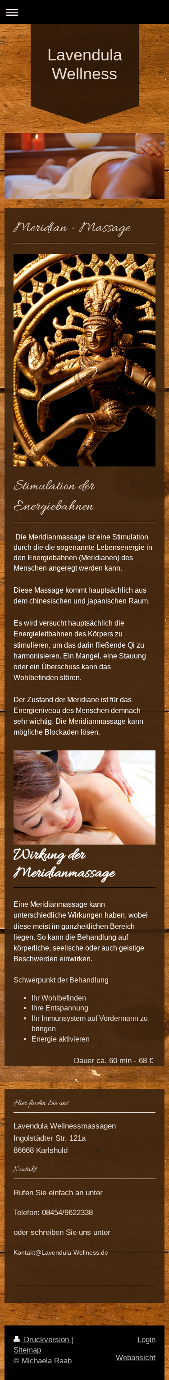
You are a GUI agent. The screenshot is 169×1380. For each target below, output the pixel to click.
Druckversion (46, 1339)
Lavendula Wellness (84, 64)
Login (146, 1339)
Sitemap (27, 1350)
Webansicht (135, 1357)
